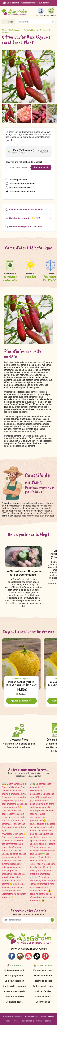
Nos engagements (14, 975)
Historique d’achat (43, 981)
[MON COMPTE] (41, 11)
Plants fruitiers (29, 30)
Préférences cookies (43, 1021)
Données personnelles (23, 1021)
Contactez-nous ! (14, 1002)
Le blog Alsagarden (14, 981)
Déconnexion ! (43, 1002)
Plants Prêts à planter (10, 30)
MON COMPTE (41, 15)
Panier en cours (43, 996)
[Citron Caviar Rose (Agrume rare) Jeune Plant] (9, 113)
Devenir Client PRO (14, 996)
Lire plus (10, 140)
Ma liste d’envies (43, 991)
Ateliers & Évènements (14, 986)
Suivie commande (43, 975)
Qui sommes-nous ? (14, 970)
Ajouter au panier (19, 700)
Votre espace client (42, 970)
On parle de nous (31, 1017)
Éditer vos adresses (43, 986)
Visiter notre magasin (14, 991)
